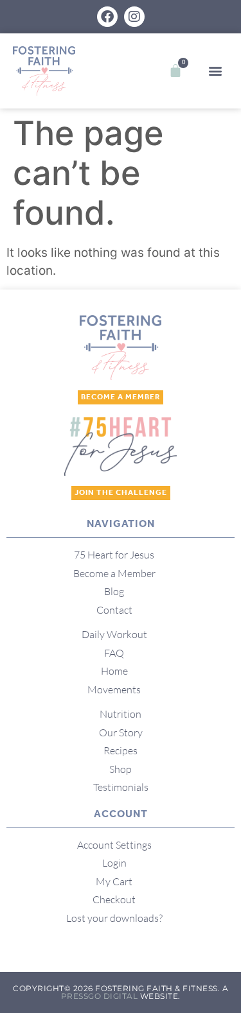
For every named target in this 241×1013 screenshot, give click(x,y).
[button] (215, 71)
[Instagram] (134, 16)
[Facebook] (107, 16)
